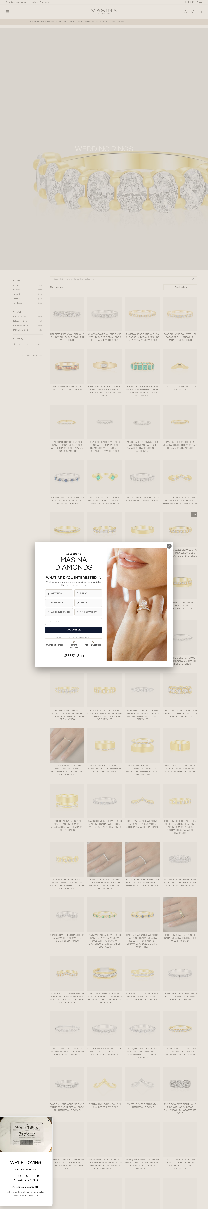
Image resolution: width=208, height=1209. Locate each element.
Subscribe (74, 630)
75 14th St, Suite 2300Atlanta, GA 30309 (25, 1178)
